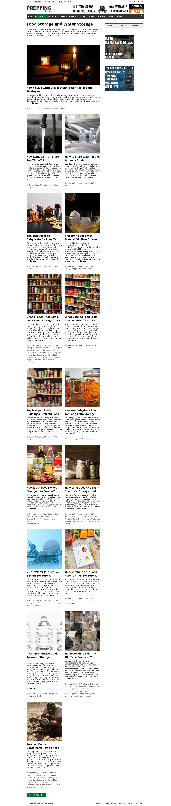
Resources (37, 2)
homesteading (85, 693)
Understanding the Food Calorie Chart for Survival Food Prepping (81, 575)
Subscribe (114, 803)
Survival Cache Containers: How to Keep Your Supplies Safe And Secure (43, 749)
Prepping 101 (77, 268)
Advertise (62, 2)
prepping (76, 696)
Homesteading (87, 16)
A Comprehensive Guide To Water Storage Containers (42, 657)
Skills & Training (88, 268)
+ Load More (36, 795)
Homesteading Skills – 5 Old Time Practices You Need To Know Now (80, 657)
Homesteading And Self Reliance (77, 691)
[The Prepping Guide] (39, 8)
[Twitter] (134, 1)
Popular (111, 25)
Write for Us (99, 803)
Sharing (70, 2)
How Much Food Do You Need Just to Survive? (42, 489)
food (31, 524)
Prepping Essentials (40, 357)
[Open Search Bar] (141, 16)
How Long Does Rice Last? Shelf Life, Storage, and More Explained (82, 491)
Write (54, 2)
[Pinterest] (138, 1)
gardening (75, 693)
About (29, 2)
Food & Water (34, 185)
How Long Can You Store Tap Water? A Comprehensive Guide (43, 160)
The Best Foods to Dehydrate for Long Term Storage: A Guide (43, 239)
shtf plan (39, 787)
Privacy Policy (138, 803)
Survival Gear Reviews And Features (48, 785)
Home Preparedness (41, 348)
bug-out (32, 787)
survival (36, 524)
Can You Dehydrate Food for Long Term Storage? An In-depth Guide (81, 413)
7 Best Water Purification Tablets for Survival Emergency (43, 575)
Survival (52, 16)
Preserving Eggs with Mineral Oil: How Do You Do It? (81, 239)
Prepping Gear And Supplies (37, 360)
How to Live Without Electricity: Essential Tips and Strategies (60, 89)
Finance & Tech (68, 16)
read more (33, 103)
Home (31, 16)
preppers (68, 696)
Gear (111, 16)
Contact (46, 2)
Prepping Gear (54, 357)
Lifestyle (75, 521)
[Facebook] (130, 1)
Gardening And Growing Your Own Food (80, 689)
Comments (136, 25)
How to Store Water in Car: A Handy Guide (82, 158)
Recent (124, 25)
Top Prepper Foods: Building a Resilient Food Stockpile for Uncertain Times (43, 415)
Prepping (39, 16)
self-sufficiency (85, 696)
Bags (119, 16)
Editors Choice (34, 108)
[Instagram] (142, 1)
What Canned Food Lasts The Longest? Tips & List (81, 318)
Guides (101, 16)
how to (94, 693)
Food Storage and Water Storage (53, 108)
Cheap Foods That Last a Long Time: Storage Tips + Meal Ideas (44, 320)
